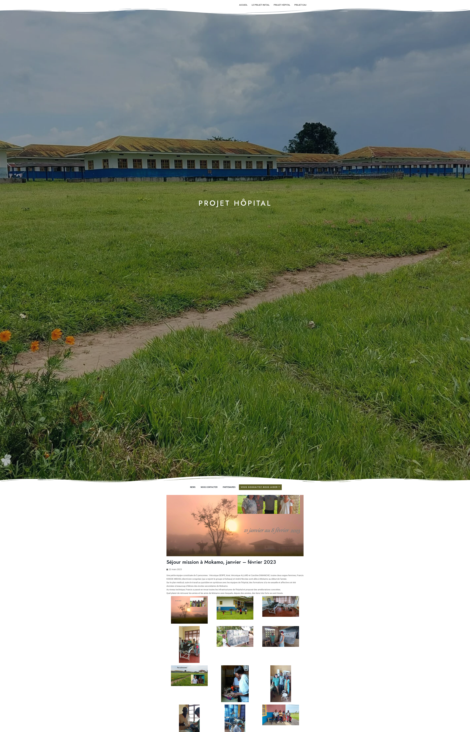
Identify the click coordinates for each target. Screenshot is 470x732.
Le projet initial (261, 5)
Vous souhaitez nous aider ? (260, 487)
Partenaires (229, 487)
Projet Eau (300, 5)
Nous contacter (209, 487)
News (192, 487)
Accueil (243, 5)
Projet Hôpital (282, 5)
